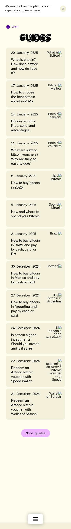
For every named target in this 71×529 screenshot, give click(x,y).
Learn (12, 27)
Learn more (31, 10)
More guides (35, 433)
